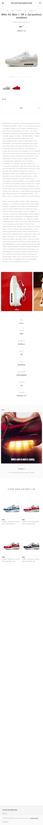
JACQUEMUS (21, 375)
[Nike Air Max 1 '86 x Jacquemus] (6, 87)
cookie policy (34, 818)
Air (21, 385)
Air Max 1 (19, 10)
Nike (12, 10)
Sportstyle (21, 364)
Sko (8, 10)
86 (25, 10)
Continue (5, 822)
